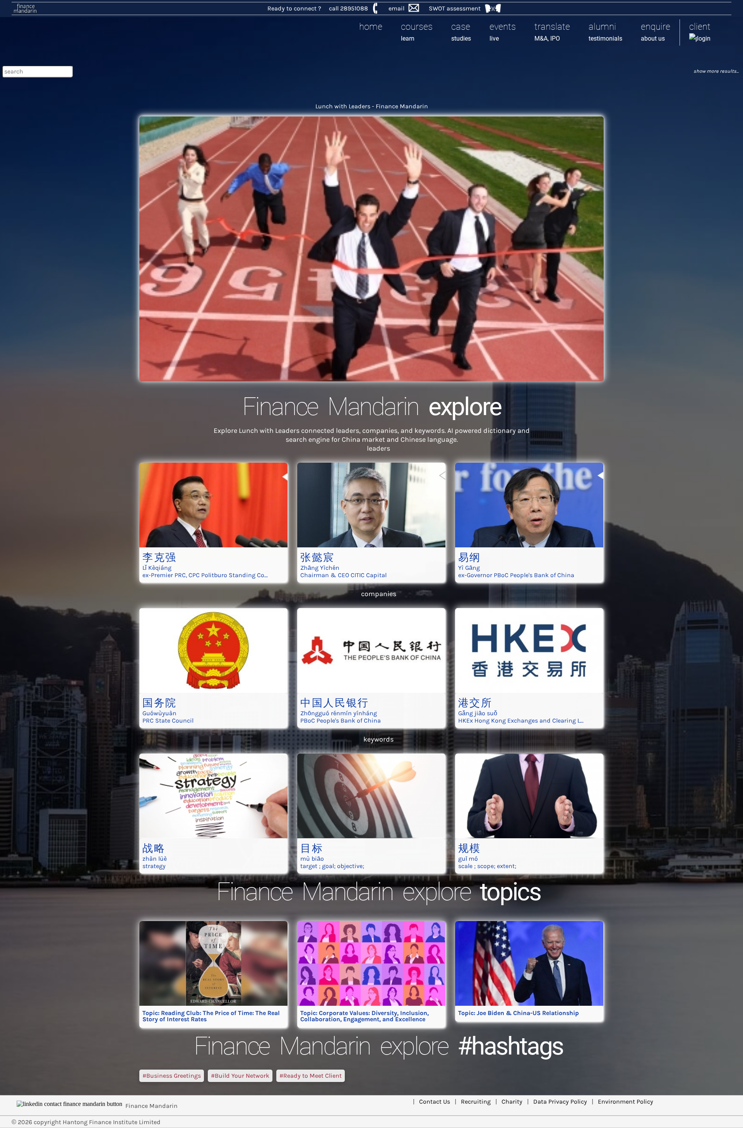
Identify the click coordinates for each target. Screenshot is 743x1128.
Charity (512, 1101)
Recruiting (476, 1101)
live (503, 31)
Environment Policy (625, 1101)
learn (417, 31)
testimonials (605, 31)
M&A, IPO (552, 31)
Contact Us (434, 1101)
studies (461, 31)
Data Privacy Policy (560, 1101)
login (699, 31)
